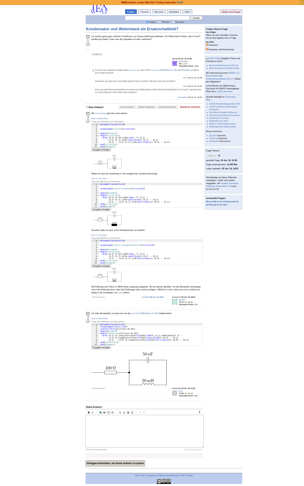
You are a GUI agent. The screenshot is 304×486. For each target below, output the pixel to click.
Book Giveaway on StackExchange (224, 68)
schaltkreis (97, 54)
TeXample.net (187, 70)
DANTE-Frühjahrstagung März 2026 (224, 104)
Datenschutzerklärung (168, 475)
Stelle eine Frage (231, 12)
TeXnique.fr (214, 141)
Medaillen (174, 12)
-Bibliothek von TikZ (164, 70)
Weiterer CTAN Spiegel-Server (222, 124)
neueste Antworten (167, 107)
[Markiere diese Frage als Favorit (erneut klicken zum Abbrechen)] (88, 48)
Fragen (131, 11)
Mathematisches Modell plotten (222, 127)
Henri (185, 78)
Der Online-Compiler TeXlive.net (223, 112)
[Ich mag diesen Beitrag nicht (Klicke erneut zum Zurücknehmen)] (88, 44)
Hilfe (182, 475)
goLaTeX (213, 135)
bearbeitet (153, 297)
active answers (127, 107)
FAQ (142, 475)
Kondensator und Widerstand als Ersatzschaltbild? (132, 29)
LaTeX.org (213, 138)
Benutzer (159, 12)
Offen (187, 12)
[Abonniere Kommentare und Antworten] (207, 49)
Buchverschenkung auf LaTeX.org (223, 65)
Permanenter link (98, 297)
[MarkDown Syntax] (200, 412)
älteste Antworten (146, 107)
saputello (181, 300)
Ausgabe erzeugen (101, 150)
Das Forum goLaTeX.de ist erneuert (224, 115)
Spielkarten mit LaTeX (218, 121)
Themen (144, 12)
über (137, 475)
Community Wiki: (195, 449)
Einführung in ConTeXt (219, 118)
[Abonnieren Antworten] (207, 45)
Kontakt (189, 475)
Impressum (151, 475)
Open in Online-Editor (99, 118)
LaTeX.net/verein (224, 91)
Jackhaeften (183, 61)
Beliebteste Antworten (190, 107)
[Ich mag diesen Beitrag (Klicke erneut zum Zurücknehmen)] (88, 37)
